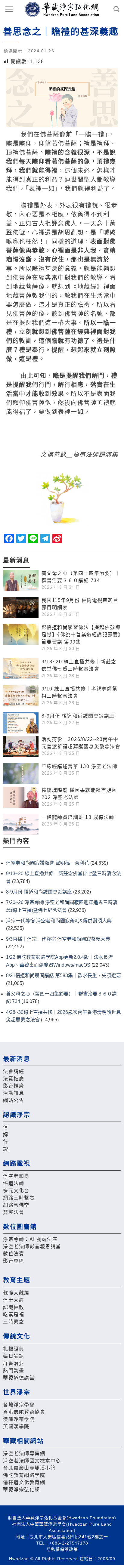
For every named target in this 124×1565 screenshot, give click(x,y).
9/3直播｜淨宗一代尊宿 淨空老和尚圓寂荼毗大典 (58, 939)
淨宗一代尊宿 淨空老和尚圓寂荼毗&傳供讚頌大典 (59, 920)
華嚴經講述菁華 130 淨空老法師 (80, 766)
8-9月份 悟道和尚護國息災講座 (78, 715)
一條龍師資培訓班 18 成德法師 (78, 817)
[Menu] (9, 9)
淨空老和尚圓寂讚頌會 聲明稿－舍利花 (47, 863)
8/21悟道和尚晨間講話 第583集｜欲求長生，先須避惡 (63, 975)
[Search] (116, 8)
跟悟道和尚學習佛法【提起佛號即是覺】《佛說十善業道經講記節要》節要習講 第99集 (81, 634)
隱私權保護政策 (62, 1549)
